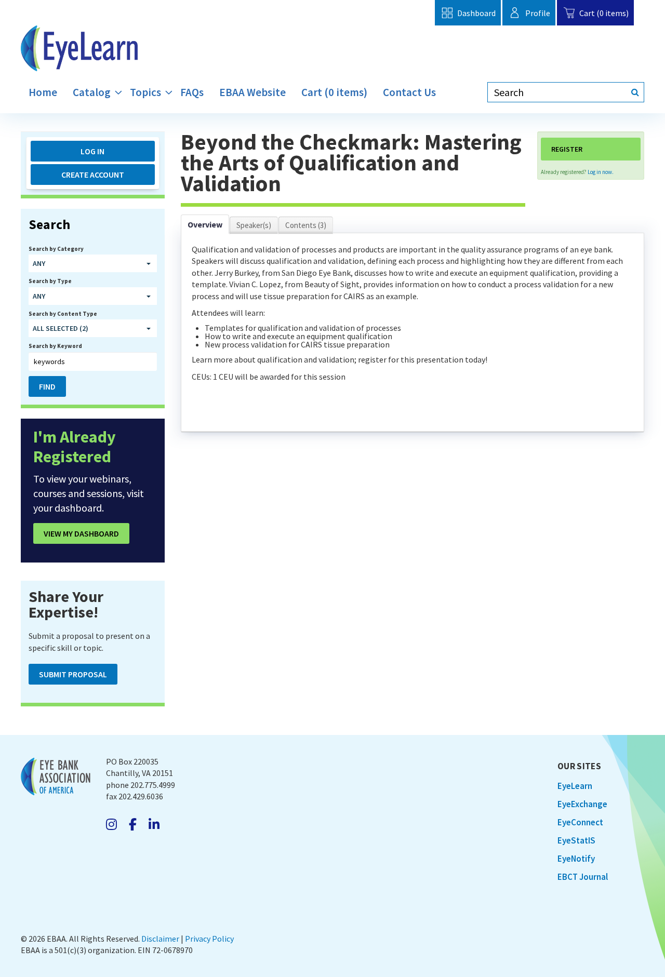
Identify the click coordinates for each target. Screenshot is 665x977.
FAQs (192, 92)
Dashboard (476, 13)
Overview (205, 224)
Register (566, 149)
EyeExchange (582, 804)
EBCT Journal (582, 876)
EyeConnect (580, 822)
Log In (92, 151)
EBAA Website (252, 92)
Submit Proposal (73, 674)
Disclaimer (160, 938)
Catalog (92, 92)
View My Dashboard (81, 533)
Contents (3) (305, 225)
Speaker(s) (253, 225)
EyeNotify (576, 858)
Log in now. (601, 172)
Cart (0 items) (604, 13)
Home (43, 92)
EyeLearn (574, 786)
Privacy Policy (209, 938)
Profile (537, 13)
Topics (145, 92)
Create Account (92, 174)
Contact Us (409, 92)
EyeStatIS (576, 840)
